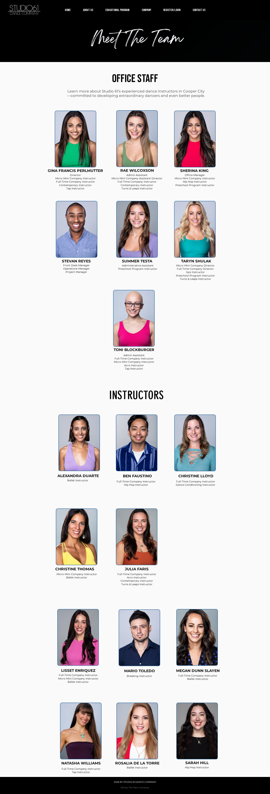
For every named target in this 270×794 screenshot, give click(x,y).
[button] (88, 10)
